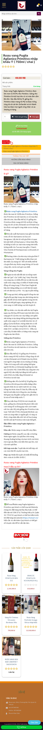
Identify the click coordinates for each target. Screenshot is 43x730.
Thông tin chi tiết (21, 156)
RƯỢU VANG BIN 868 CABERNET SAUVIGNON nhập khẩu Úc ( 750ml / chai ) (11, 664)
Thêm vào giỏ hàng (21, 117)
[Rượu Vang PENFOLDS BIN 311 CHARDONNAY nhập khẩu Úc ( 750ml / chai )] (11, 562)
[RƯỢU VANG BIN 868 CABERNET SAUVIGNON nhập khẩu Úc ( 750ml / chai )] (11, 646)
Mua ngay (35, 117)
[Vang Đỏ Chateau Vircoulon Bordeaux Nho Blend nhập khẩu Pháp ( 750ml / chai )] (11, 604)
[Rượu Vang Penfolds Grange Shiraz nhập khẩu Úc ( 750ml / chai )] (30, 604)
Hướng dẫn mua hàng (21, 159)
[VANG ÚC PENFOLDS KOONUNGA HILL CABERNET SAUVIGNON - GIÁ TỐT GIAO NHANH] (30, 562)
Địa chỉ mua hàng (21, 163)
